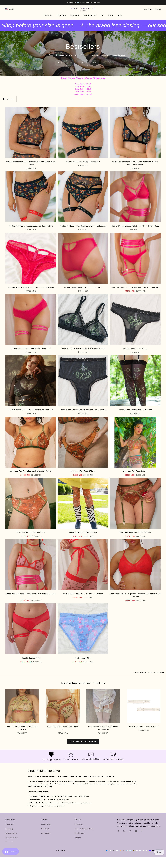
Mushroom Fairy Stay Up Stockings (83, 532)
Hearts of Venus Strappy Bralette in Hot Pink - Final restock (135, 226)
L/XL (83, 63)
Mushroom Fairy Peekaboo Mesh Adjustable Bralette (31, 471)
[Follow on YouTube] (136, 831)
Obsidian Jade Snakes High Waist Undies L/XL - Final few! (83, 410)
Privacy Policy (11, 837)
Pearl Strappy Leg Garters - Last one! (144, 726)
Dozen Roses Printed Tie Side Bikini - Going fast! (83, 594)
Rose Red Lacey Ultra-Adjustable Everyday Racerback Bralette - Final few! (135, 595)
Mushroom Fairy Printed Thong (83, 471)
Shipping (9, 829)
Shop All (110, 15)
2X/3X (94, 63)
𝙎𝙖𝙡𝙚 (120, 15)
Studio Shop (46, 824)
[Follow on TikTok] (142, 831)
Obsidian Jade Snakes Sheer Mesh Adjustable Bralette (83, 348)
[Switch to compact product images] (12, 99)
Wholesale (45, 829)
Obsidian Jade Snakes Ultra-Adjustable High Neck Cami (30, 410)
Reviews (78, 837)
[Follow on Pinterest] (130, 831)
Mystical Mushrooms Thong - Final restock (83, 162)
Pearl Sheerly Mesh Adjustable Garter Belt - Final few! (103, 727)
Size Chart (9, 824)
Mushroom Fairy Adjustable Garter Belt (135, 532)
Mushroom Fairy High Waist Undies (31, 532)
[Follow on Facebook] (118, 831)
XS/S (60, 63)
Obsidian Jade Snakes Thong (135, 348)
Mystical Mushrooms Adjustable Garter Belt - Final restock (83, 226)
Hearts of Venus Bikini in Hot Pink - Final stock (83, 287)
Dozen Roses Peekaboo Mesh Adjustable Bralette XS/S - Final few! (31, 595)
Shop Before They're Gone (83, 741)
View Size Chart (158, 672)
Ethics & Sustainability (84, 829)
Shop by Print (74, 15)
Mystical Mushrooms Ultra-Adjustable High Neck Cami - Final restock (30, 163)
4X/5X (105, 63)
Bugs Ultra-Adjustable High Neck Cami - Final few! (22, 727)
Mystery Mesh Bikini (83, 658)
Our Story (79, 824)
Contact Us (10, 842)
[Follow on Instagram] (124, 831)
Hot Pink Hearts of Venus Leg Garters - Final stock (31, 348)
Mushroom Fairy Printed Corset (135, 471)
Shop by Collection (90, 15)
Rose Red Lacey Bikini (31, 658)
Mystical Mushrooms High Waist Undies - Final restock (31, 226)
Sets (102, 15)
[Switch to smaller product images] (8, 99)
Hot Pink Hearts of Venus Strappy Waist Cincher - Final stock (135, 287)
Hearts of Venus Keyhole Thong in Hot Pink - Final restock (31, 287)
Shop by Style (61, 15)
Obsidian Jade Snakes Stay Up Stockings (135, 410)
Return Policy (11, 833)
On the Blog (79, 833)
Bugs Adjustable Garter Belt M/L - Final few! (62, 727)
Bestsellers (48, 15)
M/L (71, 63)
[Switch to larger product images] (4, 99)
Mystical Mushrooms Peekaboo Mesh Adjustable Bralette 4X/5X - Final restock (135, 163)
